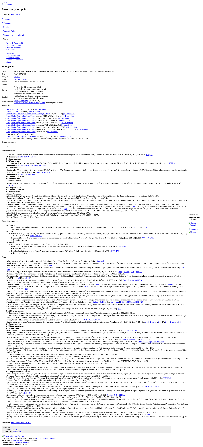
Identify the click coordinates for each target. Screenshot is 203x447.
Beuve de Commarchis (14, 43)
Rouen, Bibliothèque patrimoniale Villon (21, 136)
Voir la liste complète (21, 442)
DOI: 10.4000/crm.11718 (132, 280)
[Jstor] (133, 207)
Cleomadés (10, 49)
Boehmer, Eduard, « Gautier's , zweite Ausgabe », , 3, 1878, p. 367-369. (54, 324)
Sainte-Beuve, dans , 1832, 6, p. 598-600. (34, 159)
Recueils (6, 27)
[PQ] (65, 209)
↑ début (4, 2)
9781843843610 (148, 238)
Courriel (192, 225)
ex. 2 (117, 302)
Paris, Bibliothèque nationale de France (20, 116)
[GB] (148, 155)
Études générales (9, 31)
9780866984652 (36, 236)
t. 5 (159, 322)
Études (9, 62)
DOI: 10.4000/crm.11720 (154, 386)
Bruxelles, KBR (12, 109)
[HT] (113, 251)
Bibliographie (7, 23)
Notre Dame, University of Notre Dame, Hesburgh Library (28, 114)
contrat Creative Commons (46, 438)
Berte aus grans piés (13, 47)
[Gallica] (40, 172)
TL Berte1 (33, 157)
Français (17, 77)
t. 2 (137, 227)
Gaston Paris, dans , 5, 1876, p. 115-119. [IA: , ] (35, 167)
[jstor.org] (100, 261)
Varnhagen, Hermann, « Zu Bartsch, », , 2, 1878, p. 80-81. (63, 188)
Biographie (6, 19)
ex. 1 (113, 302)
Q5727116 (15, 430)
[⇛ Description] (41, 109)
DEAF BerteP (23, 157)
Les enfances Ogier (13, 45)
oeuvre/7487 (17, 432)
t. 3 (153, 322)
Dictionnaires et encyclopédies (14, 35)
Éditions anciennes (13, 56)
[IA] (151, 155)
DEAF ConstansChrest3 (27, 174)
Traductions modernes (14, 60)
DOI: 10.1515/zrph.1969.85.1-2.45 (151, 342)
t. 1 (134, 227)
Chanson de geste (20, 79)
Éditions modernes (13, 58)
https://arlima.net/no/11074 (21, 423)
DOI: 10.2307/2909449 (92, 320)
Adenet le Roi (14, 15)
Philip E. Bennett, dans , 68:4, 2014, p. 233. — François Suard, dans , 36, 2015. (69, 372)
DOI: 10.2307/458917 (131, 330)
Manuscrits (10, 53)
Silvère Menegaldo (18, 440)
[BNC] (120, 272)
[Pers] (170, 284)
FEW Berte (34, 165)
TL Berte (42, 165)
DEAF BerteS (23, 165)
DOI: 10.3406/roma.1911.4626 (131, 302)
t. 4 (156, 322)
